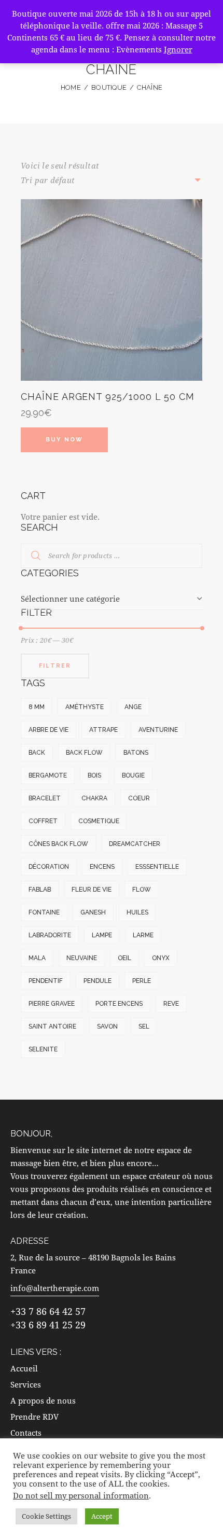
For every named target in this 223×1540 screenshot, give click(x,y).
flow (141, 889)
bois (94, 775)
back (37, 752)
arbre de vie (48, 729)
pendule (97, 980)
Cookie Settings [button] (46, 1516)
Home (71, 87)
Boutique (109, 87)
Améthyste (84, 707)
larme (143, 935)
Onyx (161, 958)
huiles (137, 912)
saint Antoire (52, 1026)
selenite (43, 1049)
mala (37, 958)
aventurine (158, 729)
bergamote (48, 775)
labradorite (50, 935)
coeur (139, 798)
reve (171, 1003)
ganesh (93, 912)
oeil (124, 958)
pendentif (46, 980)
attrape (103, 729)
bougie (133, 775)
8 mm (37, 707)
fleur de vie (92, 889)
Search (29, 556)
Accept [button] (102, 1516)
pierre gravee (52, 1003)
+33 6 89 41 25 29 (48, 1325)
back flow (84, 752)
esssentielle (157, 866)
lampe (102, 935)
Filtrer (55, 665)
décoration (49, 866)
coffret (43, 821)
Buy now (64, 439)
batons (135, 752)
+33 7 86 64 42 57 (48, 1311)
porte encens (119, 1003)
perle (141, 980)
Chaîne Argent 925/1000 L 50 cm (107, 396)
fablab (40, 889)
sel (143, 1026)
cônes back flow (58, 844)
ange (133, 707)
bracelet (45, 798)
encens (102, 866)
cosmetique (98, 821)
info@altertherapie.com (54, 1288)
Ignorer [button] (178, 49)
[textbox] (111, 598)
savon (107, 1026)
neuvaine (81, 958)
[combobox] (111, 599)
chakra (94, 798)
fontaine (44, 912)
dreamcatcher (134, 844)
